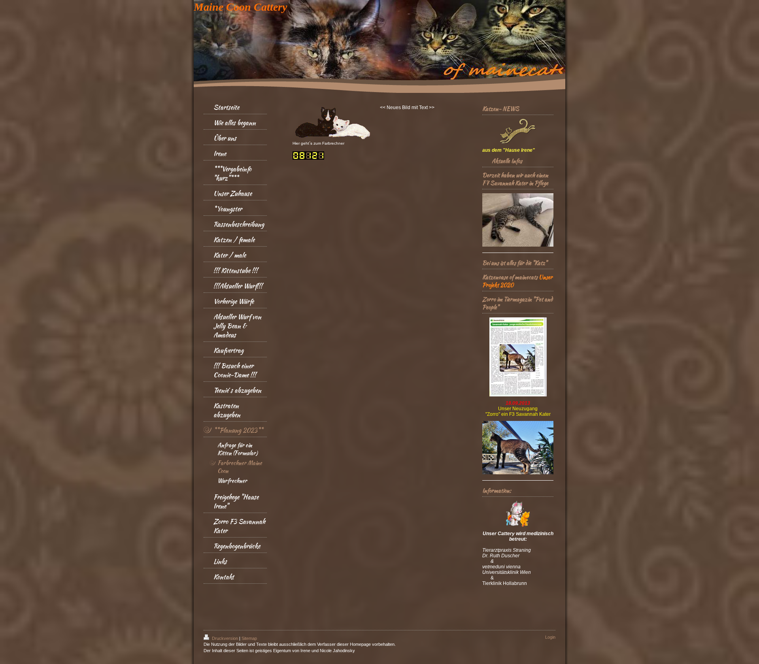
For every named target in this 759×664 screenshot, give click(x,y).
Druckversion (225, 638)
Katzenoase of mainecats (510, 277)
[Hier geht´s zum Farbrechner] (332, 123)
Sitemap (249, 638)
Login (550, 637)
